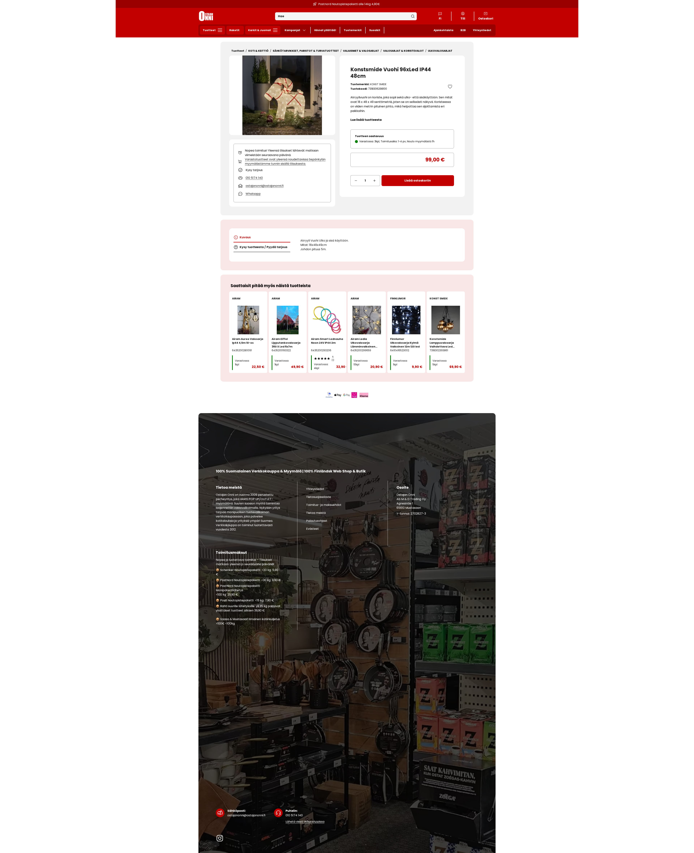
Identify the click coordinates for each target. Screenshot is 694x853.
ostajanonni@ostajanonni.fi (246, 813)
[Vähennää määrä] (355, 180)
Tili (462, 18)
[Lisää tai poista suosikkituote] (450, 87)
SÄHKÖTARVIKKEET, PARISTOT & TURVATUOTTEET (306, 51)
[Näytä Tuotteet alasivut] (221, 30)
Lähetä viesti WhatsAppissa (305, 821)
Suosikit (374, 30)
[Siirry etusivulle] (206, 16)
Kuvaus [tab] (245, 237)
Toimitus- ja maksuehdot (323, 505)
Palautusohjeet (316, 521)
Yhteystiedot (482, 30)
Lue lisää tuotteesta (366, 120)
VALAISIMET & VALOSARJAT (361, 51)
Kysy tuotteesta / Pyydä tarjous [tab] (263, 247)
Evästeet (312, 528)
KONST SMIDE (378, 84)
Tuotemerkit (353, 30)
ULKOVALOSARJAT (440, 51)
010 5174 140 (294, 813)
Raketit (234, 30)
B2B (463, 30)
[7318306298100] (282, 95)
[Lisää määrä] (374, 180)
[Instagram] (220, 838)
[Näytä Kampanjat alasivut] (306, 30)
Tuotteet (209, 30)
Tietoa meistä (316, 513)
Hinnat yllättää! (325, 30)
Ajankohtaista (443, 30)
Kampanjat (292, 30)
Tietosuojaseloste (318, 497)
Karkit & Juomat (259, 30)
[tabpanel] (372, 244)
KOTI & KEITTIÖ (258, 51)
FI (440, 18)
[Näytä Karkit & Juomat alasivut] (276, 30)
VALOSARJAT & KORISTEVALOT (403, 51)
